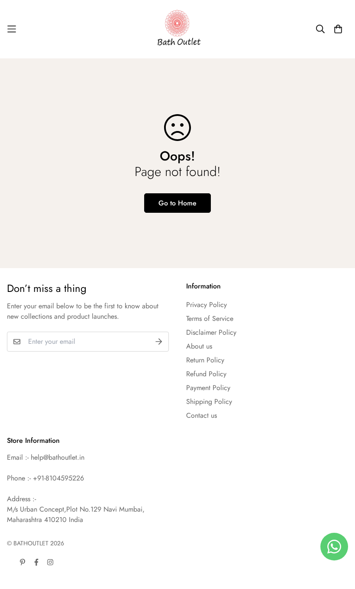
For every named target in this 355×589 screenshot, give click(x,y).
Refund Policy (206, 374)
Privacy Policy (206, 305)
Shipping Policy (209, 402)
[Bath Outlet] (178, 29)
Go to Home (177, 203)
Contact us (201, 415)
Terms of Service (209, 318)
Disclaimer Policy (211, 332)
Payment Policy (208, 388)
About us (199, 346)
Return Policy (205, 360)
